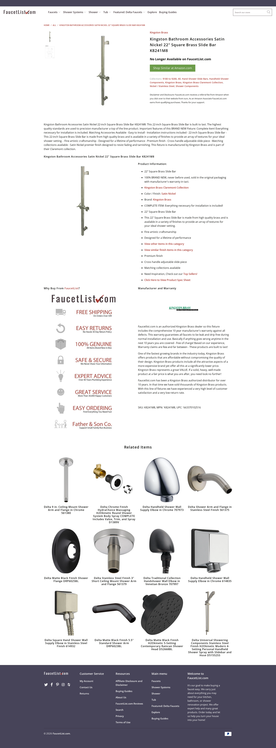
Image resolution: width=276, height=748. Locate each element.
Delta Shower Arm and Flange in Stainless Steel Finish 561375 (210, 479)
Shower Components (187, 86)
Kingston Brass (159, 32)
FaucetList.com (61, 733)
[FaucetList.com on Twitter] (46, 685)
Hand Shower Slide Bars (195, 78)
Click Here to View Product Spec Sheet (167, 280)
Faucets (52, 12)
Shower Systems (73, 12)
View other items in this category (164, 244)
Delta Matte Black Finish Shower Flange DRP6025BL (66, 551)
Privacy (120, 716)
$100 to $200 (170, 78)
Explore (152, 12)
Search (119, 709)
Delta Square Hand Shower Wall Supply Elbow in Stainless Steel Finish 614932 (66, 613)
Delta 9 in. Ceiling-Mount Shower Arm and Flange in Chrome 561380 (66, 479)
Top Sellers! (190, 274)
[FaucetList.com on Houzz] (69, 685)
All (179, 78)
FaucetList (72, 288)
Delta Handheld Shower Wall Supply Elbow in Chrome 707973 (162, 479)
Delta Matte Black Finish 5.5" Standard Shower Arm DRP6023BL (114, 613)
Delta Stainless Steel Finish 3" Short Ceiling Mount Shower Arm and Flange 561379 (114, 551)
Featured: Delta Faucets (127, 12)
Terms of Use (123, 722)
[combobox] (252, 12)
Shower (94, 12)
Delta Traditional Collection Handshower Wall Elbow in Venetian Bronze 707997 (162, 551)
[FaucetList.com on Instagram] (63, 685)
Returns (84, 693)
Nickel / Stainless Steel (162, 86)
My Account (86, 681)
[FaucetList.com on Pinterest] (57, 685)
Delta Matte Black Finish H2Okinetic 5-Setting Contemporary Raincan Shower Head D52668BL (162, 613)
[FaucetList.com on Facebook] (52, 685)
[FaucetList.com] (23, 12)
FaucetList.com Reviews (129, 703)
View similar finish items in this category (168, 250)
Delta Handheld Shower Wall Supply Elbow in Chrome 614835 (210, 551)
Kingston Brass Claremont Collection (203, 82)
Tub (106, 12)
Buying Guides (168, 12)
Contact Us (86, 687)
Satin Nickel (168, 193)
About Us (121, 697)
